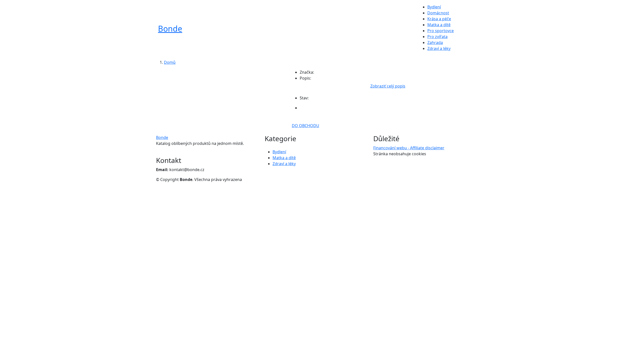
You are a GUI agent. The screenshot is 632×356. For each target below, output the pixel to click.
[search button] (462, 29)
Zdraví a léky (439, 48)
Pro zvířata (437, 36)
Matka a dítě (439, 24)
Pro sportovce (440, 30)
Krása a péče (439, 19)
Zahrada (435, 42)
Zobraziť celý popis (387, 86)
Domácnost (438, 13)
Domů (170, 62)
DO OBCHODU (305, 125)
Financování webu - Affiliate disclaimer (408, 148)
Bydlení (434, 7)
